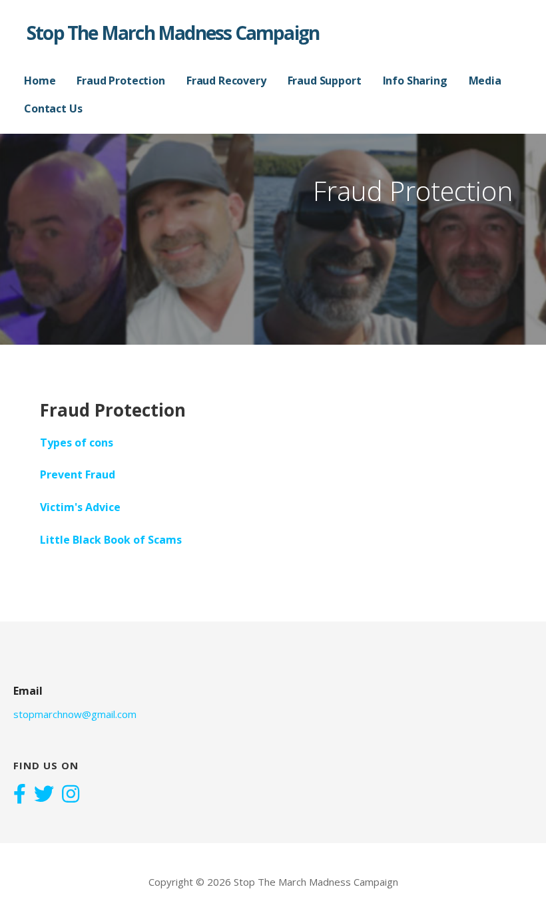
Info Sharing (415, 80)
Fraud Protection (120, 80)
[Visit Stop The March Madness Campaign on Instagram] (70, 795)
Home (39, 80)
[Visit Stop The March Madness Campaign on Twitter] (44, 795)
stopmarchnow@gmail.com (74, 714)
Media (485, 80)
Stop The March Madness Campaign (173, 32)
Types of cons (76, 442)
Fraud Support (325, 80)
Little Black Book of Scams (111, 539)
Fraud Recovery (226, 80)
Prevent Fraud (77, 474)
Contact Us (53, 108)
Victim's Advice (80, 507)
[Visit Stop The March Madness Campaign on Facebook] (19, 795)
